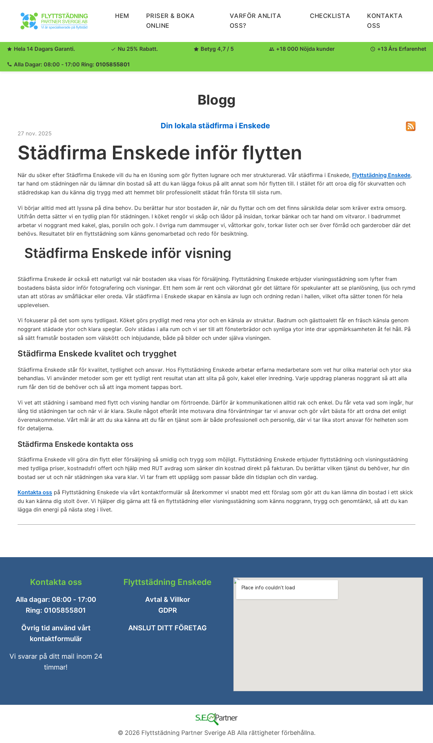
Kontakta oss (35, 492)
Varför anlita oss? (255, 20)
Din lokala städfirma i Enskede (215, 125)
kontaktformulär (56, 639)
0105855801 (113, 64)
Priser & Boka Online (170, 20)
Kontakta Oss (385, 20)
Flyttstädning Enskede (381, 175)
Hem (122, 15)
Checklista (330, 15)
